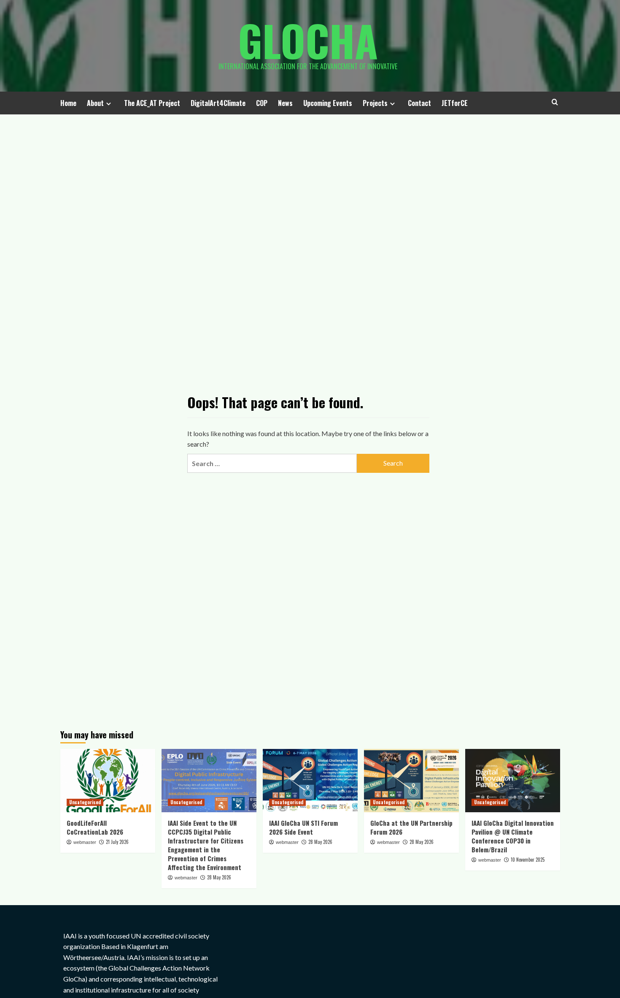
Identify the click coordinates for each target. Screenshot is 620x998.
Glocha (308, 40)
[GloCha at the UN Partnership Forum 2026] (411, 780)
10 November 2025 (528, 859)
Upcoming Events (327, 103)
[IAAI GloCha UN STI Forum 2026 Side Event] (310, 780)
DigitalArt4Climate (218, 103)
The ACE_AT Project (152, 103)
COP (261, 103)
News (285, 103)
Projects (375, 103)
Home (68, 103)
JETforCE (455, 103)
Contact (419, 103)
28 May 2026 (219, 877)
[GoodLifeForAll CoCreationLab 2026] (107, 780)
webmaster (84, 842)
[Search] (555, 102)
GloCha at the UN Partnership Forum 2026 (411, 827)
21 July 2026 (117, 841)
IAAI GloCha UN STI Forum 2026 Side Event (303, 827)
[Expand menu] (108, 103)
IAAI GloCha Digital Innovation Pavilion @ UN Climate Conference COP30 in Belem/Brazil (513, 836)
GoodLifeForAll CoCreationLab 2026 (95, 827)
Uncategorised (85, 802)
